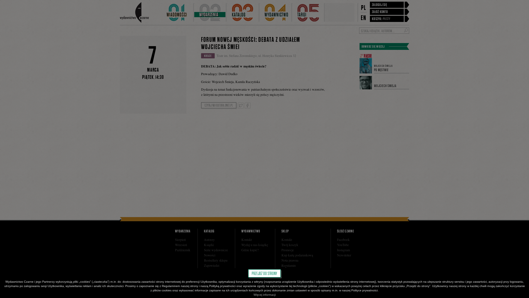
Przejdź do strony (264, 273)
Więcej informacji (265, 294)
